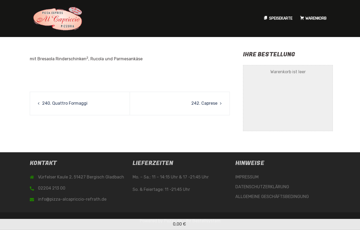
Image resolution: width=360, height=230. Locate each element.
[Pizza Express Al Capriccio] (57, 18)
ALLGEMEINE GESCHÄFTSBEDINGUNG (272, 196)
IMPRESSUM (247, 177)
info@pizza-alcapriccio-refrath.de (72, 199)
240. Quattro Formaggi (64, 103)
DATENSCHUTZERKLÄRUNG (262, 186)
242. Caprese (204, 103)
